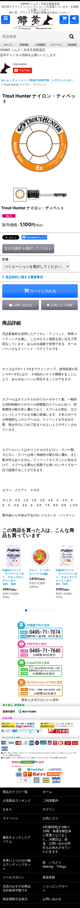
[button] (5, 19)
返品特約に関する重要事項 (24, 277)
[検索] (71, 36)
